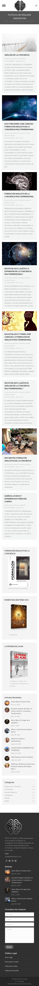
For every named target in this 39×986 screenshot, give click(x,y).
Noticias (12, 135)
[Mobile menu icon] (4, 5)
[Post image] (7, 703)
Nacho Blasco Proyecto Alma (20, 701)
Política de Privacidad (12, 970)
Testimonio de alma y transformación (18, 740)
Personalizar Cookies (12, 962)
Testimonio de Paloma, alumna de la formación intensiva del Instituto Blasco (22, 766)
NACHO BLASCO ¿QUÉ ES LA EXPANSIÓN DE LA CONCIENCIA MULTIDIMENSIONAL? (18, 271)
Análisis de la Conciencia (11, 58)
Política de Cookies (11, 966)
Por (9, 61)
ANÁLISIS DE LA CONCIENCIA (17, 55)
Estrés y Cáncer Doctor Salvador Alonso (21, 731)
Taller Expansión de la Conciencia (22, 757)
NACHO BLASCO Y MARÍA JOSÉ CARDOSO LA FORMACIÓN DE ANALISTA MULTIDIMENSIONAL (17, 337)
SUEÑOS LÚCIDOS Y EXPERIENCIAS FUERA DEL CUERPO (15, 499)
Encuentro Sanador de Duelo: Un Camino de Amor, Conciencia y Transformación (21, 711)
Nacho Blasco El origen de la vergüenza (20, 722)
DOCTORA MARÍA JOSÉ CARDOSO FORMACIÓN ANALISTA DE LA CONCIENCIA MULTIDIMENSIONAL (19, 126)
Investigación (22, 505)
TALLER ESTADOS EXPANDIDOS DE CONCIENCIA (22, 749)
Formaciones (21, 58)
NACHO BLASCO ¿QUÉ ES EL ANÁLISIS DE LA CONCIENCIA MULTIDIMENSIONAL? (16, 386)
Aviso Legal (8, 957)
